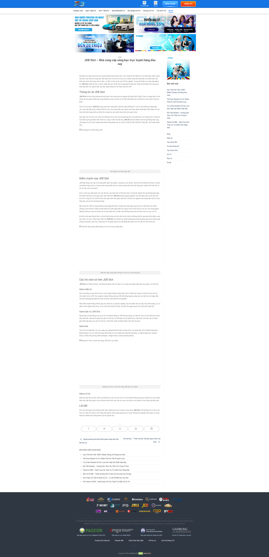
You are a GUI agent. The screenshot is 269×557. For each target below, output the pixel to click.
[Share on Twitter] (104, 429)
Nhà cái (169, 138)
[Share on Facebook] (88, 429)
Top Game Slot (172, 150)
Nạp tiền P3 (91, 11)
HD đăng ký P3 (134, 11)
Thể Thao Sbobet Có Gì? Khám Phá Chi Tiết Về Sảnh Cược (104, 459)
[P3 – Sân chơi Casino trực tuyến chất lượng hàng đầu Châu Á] (83, 4)
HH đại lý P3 (148, 11)
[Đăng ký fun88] (178, 68)
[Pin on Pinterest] (135, 429)
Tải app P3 (161, 11)
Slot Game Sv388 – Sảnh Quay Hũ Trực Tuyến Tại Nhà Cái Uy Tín (106, 482)
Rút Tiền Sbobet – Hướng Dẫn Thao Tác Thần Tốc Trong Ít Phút (106, 466)
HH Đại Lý (152, 541)
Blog (171, 11)
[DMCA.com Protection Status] (144, 553)
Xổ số (169, 154)
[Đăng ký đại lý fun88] (103, 24)
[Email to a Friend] (120, 429)
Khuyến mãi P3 (118, 11)
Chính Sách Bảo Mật (136, 541)
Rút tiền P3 (104, 11)
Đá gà (169, 162)
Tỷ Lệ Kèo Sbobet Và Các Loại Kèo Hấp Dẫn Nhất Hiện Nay (104, 462)
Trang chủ (78, 11)
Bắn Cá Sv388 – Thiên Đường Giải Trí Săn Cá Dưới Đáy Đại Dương (107, 474)
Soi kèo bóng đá (173, 146)
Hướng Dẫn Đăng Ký (102, 541)
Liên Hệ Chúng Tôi (167, 541)
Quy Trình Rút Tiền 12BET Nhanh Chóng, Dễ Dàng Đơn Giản (104, 455)
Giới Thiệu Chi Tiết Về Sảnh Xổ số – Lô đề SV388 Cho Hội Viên (106, 478)
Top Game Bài (172, 142)
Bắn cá (169, 158)
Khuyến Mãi (119, 541)
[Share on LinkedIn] (151, 429)
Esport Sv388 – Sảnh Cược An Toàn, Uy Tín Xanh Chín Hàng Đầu (106, 470)
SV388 (134, 546)
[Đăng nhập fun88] (165, 43)
